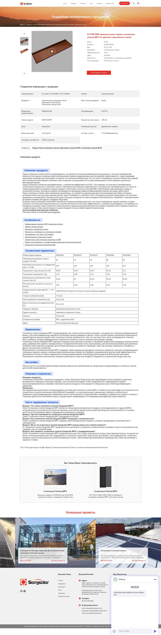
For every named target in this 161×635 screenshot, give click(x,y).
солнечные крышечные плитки (64, 447)
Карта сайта (43, 626)
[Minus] (155, 579)
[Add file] (114, 631)
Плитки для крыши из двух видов (38, 447)
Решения (83, 3)
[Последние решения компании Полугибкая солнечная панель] (119, 542)
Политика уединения (31, 626)
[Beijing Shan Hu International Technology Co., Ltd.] (26, 3)
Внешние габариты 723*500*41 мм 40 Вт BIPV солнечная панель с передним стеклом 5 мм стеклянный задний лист (55, 496)
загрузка (99, 3)
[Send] (155, 631)
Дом (23, 24)
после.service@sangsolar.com (91, 613)
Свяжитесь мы (110, 3)
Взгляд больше (41, 560)
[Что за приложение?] (21, 591)
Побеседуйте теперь (124, 4)
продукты (73, 3)
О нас (65, 3)
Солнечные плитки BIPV (55, 491)
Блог (91, 3)
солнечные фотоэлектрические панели (92, 447)
